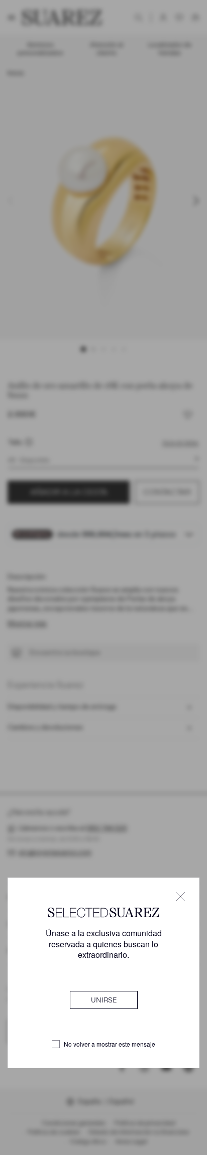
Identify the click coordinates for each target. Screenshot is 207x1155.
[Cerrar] (180, 897)
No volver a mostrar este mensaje (109, 1044)
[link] (104, 1000)
